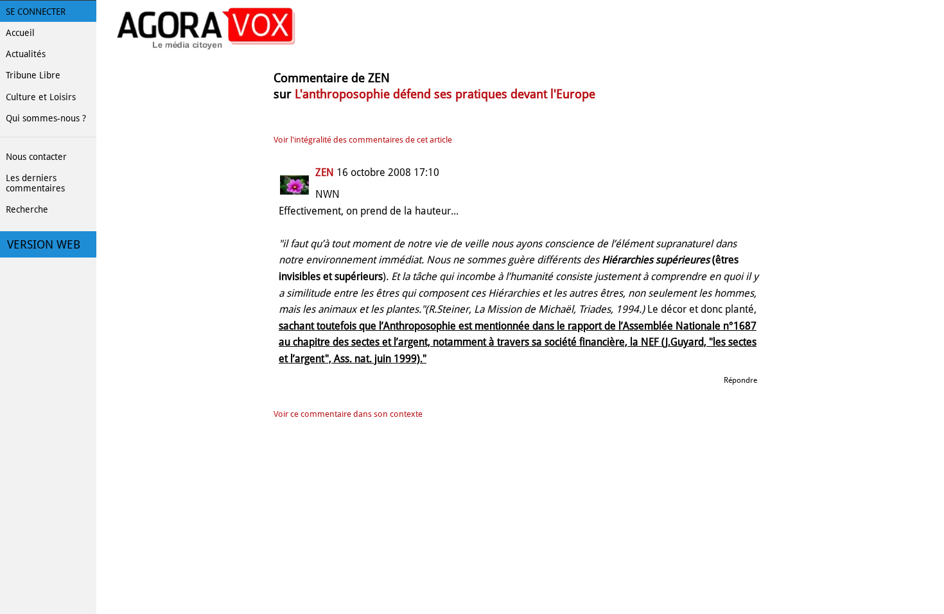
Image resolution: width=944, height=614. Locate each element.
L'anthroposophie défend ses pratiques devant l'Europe (445, 94)
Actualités (26, 54)
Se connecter (36, 11)
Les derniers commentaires (35, 183)
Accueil (20, 33)
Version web (43, 244)
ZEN (324, 172)
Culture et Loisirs (41, 97)
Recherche (27, 209)
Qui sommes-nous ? (46, 118)
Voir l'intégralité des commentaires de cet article (363, 140)
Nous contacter (36, 157)
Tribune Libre (33, 75)
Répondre (740, 380)
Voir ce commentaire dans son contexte (348, 414)
